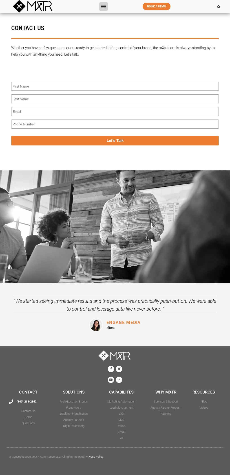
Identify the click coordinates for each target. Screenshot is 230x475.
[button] (103, 6)
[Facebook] (111, 369)
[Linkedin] (119, 380)
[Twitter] (119, 369)
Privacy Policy (94, 456)
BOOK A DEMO (156, 6)
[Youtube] (111, 380)
